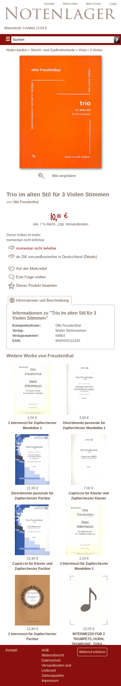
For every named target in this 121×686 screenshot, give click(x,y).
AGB (45, 650)
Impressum (50, 681)
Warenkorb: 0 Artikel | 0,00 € (25, 28)
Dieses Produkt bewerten (36, 286)
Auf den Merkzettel (31, 269)
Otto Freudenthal (26, 202)
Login (113, 3)
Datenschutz (51, 660)
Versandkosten (77, 224)
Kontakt (49, 3)
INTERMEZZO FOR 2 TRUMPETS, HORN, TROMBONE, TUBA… (88, 639)
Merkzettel (70, 3)
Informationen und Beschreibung (42, 300)
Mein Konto (93, 3)
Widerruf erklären (92, 652)
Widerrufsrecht (53, 655)
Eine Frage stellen (31, 277)
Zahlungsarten (53, 676)
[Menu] (8, 39)
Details (90, 257)
